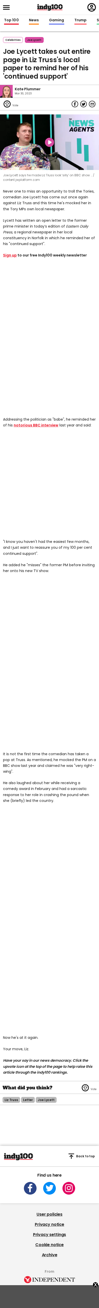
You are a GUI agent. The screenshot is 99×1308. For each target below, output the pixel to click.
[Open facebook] (30, 1188)
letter (28, 1100)
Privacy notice (49, 1224)
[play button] (49, 142)
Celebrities (13, 40)
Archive (49, 1255)
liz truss (11, 1100)
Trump (80, 20)
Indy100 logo (50, 7)
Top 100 (11, 20)
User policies (49, 1214)
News (34, 20)
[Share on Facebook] (75, 104)
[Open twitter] (49, 1188)
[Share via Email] (92, 104)
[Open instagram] (68, 1188)
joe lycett (34, 40)
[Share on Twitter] (83, 104)
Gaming (56, 20)
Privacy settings (49, 1234)
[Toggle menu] (8, 7)
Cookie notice (49, 1245)
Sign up (10, 255)
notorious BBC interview (36, 425)
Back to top (85, 1156)
